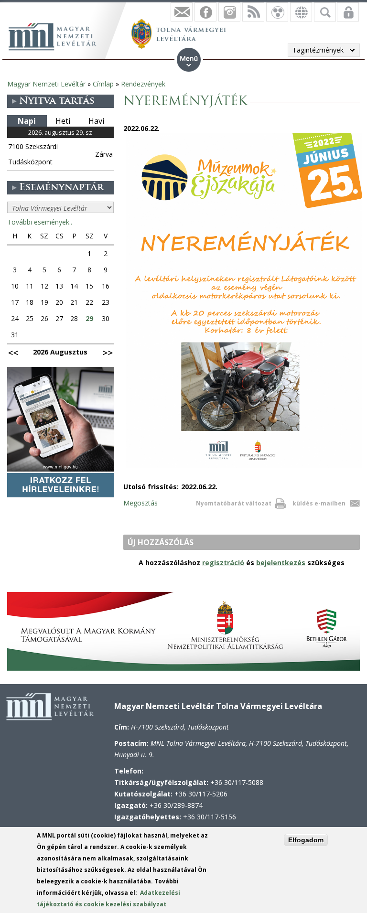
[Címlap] (57, 35)
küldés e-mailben (318, 503)
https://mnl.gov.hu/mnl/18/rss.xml (253, 11)
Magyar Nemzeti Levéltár (46, 83)
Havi (96, 121)
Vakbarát (277, 11)
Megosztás (140, 502)
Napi (27, 121)
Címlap (103, 83)
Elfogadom (306, 840)
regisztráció (223, 562)
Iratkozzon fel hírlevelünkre (182, 11)
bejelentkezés (280, 562)
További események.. (39, 221)
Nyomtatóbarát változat (233, 503)
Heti (62, 121)
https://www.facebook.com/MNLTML (205, 11)
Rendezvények (143, 83)
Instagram (229, 11)
